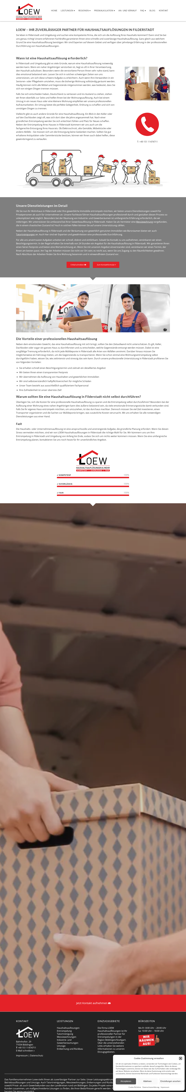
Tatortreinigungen (25, 234)
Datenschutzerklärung (150, 1087)
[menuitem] (54, 10)
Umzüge (61, 1045)
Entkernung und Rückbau (70, 1048)
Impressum (165, 1087)
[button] (180, 1058)
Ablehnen (147, 1081)
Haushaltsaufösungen (68, 1027)
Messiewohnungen (66, 1036)
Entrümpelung (64, 1030)
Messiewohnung (144, 221)
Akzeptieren (126, 1081)
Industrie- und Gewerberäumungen (67, 1041)
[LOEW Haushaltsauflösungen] (29, 10)
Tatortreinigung (65, 1033)
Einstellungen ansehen (170, 1081)
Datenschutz (36, 1055)
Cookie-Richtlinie (135, 1087)
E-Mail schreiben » (25, 1050)
